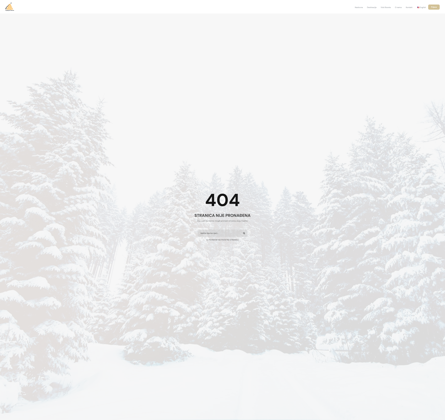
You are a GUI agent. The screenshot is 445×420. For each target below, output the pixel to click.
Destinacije (372, 7)
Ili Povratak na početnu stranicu (223, 240)
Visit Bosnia (386, 7)
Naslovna (359, 7)
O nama (398, 7)
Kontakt (409, 7)
